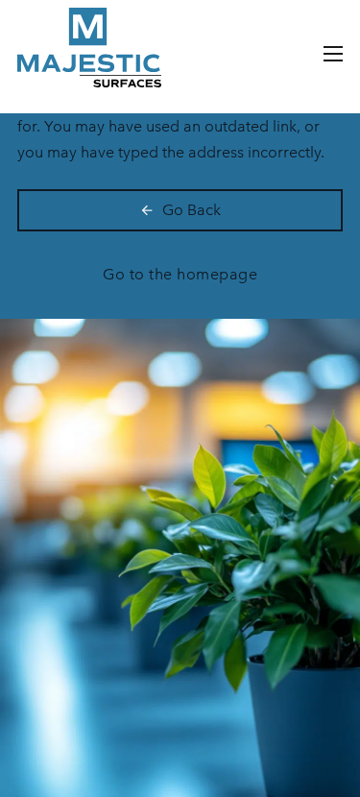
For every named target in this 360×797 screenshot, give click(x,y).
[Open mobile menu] (333, 53)
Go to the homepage (180, 274)
